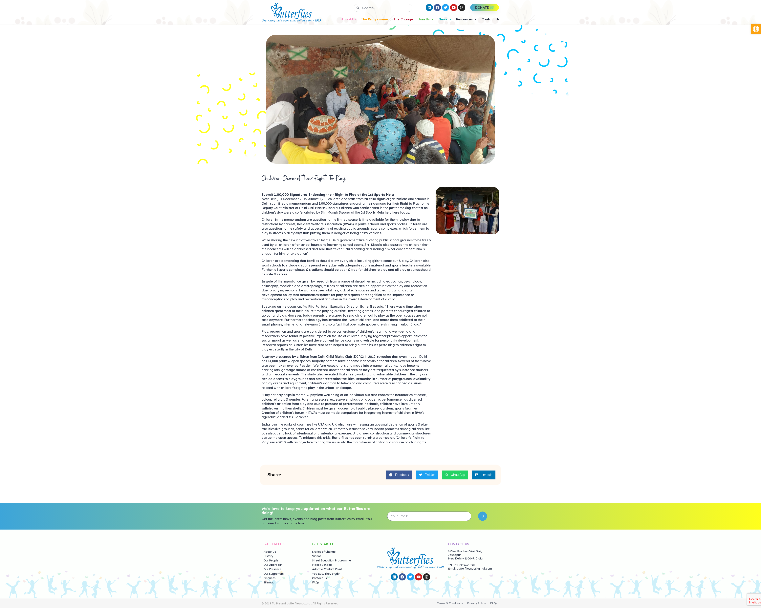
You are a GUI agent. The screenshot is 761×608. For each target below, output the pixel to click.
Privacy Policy (476, 603)
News (443, 19)
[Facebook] (437, 7)
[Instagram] (461, 7)
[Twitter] (445, 7)
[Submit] (482, 516)
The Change (403, 19)
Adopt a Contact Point (327, 569)
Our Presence (272, 569)
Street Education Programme (331, 560)
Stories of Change (324, 552)
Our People (271, 560)
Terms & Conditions (450, 603)
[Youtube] (453, 7)
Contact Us (490, 19)
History (268, 556)
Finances (269, 578)
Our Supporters (274, 574)
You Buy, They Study (325, 574)
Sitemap (269, 582)
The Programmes (374, 19)
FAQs (315, 582)
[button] (756, 29)
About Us (348, 19)
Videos (316, 556)
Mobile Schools (322, 565)
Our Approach (273, 565)
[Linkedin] (429, 7)
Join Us (424, 19)
